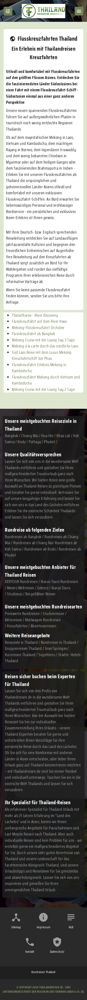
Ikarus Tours (60, 588)
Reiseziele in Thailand (21, 642)
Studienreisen (54, 613)
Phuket (49, 442)
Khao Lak (63, 436)
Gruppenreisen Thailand (23, 648)
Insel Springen (56, 648)
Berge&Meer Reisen (40, 594)
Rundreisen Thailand (43, 972)
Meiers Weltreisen (20, 588)
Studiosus (14, 594)
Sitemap (16, 927)
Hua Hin (47, 436)
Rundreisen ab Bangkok (23, 537)
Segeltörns (46, 655)
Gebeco (42, 588)
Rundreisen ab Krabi (40, 549)
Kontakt (29, 951)
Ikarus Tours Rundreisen (59, 581)
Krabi (22, 442)
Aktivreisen (13, 620)
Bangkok (11, 436)
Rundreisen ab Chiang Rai (33, 543)
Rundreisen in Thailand (58, 642)
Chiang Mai (29, 436)
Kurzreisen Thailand (20, 655)
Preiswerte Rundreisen (22, 613)
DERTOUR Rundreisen (21, 581)
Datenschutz (57, 951)
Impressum (44, 927)
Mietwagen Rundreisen (43, 620)
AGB (71, 927)
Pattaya (35, 442)
